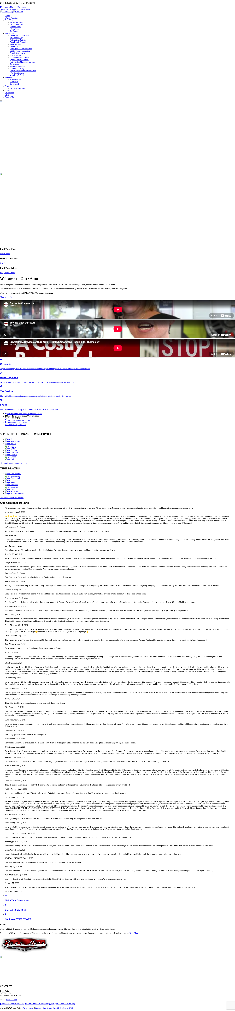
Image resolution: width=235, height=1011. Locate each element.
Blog (7, 95)
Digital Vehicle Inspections (20, 51)
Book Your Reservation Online (24, 414)
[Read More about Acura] (10, 439)
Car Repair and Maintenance (21, 49)
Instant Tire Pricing (18, 420)
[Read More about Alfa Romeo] (12, 441)
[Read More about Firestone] (11, 485)
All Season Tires (16, 22)
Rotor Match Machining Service (22, 62)
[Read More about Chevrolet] (11, 452)
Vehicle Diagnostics (17, 66)
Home (7, 16)
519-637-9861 (5, 9)
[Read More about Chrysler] (11, 455)
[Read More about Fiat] (9, 459)
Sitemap (38, 1008)
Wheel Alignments (17, 73)
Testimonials (14, 84)
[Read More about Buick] (10, 446)
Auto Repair (9, 33)
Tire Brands (14, 31)
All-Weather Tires (17, 24)
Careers (8, 90)
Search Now (5, 254)
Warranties (14, 82)
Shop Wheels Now (7, 273)
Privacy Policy (28, 1008)
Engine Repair (15, 55)
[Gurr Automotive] (11, 12)
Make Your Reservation (21, 9)
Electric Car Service (17, 53)
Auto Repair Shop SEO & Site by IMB (58, 1008)
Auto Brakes (15, 46)
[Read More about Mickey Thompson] (15, 493)
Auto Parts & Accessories (19, 35)
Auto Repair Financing (19, 42)
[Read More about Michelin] (11, 491)
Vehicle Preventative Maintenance (23, 71)
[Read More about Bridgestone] (12, 476)
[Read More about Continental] (12, 478)
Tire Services (15, 64)
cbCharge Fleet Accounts (19, 88)
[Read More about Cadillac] (11, 450)
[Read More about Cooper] (11, 480)
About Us (8, 77)
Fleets (7, 86)
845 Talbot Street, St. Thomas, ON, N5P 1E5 (16, 423)
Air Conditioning (16, 38)
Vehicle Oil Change (17, 68)
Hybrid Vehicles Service (19, 60)
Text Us (3, 263)
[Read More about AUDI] (10, 444)
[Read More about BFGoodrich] (13, 474)
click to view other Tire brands (12, 498)
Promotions (9, 93)
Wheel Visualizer (11, 18)
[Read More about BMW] (10, 448)
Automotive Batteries (18, 40)
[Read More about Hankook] (11, 489)
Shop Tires (9, 20)
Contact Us (9, 97)
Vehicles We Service (18, 75)
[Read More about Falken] (10, 482)
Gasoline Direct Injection (19, 57)
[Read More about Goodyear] (11, 487)
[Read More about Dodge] (10, 457)
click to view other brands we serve (13, 463)
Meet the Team (15, 79)
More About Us (6, 297)
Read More (133, 933)
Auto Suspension (16, 44)
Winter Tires (14, 29)
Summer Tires (15, 27)
